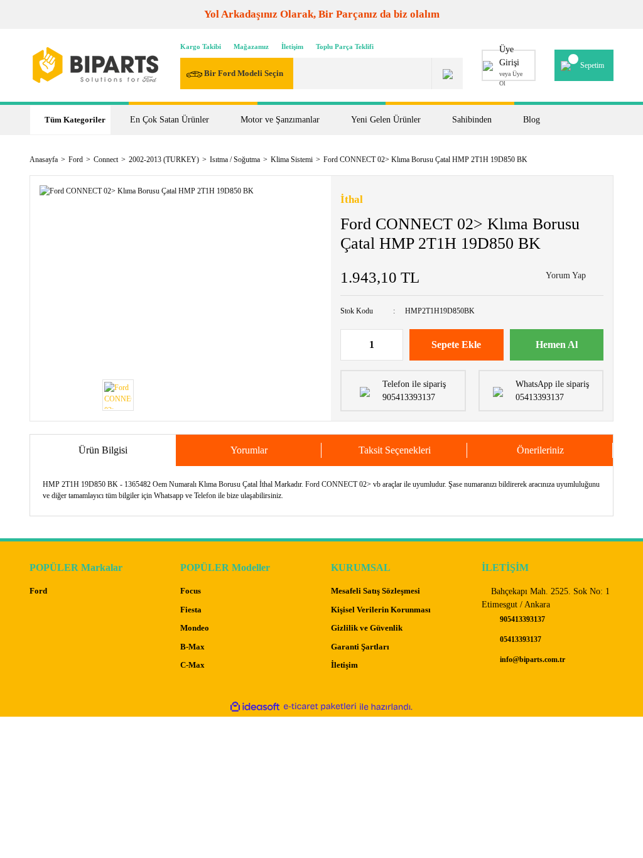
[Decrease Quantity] (350, 345)
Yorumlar (248, 450)
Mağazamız (251, 46)
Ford (38, 590)
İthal (351, 199)
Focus (190, 590)
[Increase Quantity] (393, 345)
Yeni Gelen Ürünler (386, 119)
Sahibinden (472, 119)
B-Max (192, 646)
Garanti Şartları (360, 646)
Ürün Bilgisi (102, 450)
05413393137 (519, 639)
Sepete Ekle (456, 344)
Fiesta (191, 609)
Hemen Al (557, 344)
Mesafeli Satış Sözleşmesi (375, 590)
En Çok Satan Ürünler (169, 119)
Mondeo (194, 628)
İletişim (292, 46)
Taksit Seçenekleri (395, 450)
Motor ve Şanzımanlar (280, 119)
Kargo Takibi (200, 46)
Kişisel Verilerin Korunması (381, 609)
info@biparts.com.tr (531, 659)
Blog (531, 119)
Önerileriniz (540, 450)
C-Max (192, 665)
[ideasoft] (255, 707)
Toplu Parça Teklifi (345, 46)
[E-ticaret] (320, 707)
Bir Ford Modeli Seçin (242, 73)
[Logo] (95, 65)
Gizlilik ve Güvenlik (367, 628)
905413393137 (521, 619)
